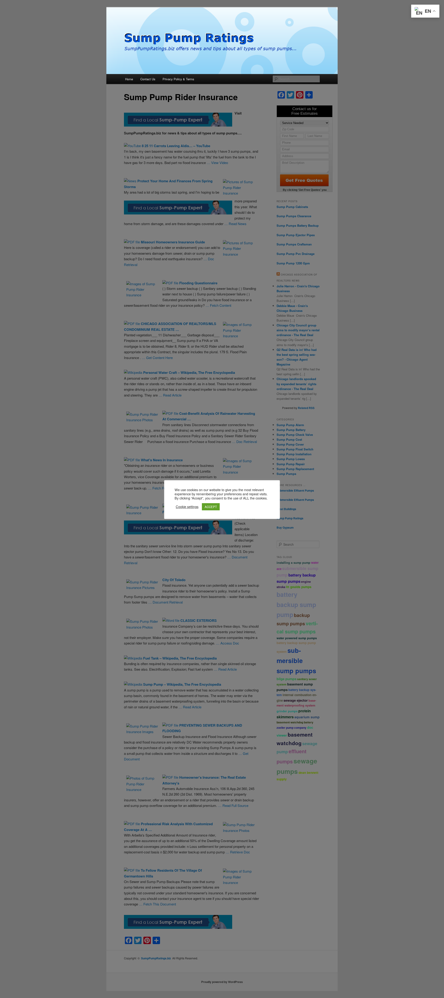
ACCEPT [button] (211, 507)
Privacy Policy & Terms (178, 79)
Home (129, 79)
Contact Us (147, 79)
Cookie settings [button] (187, 507)
